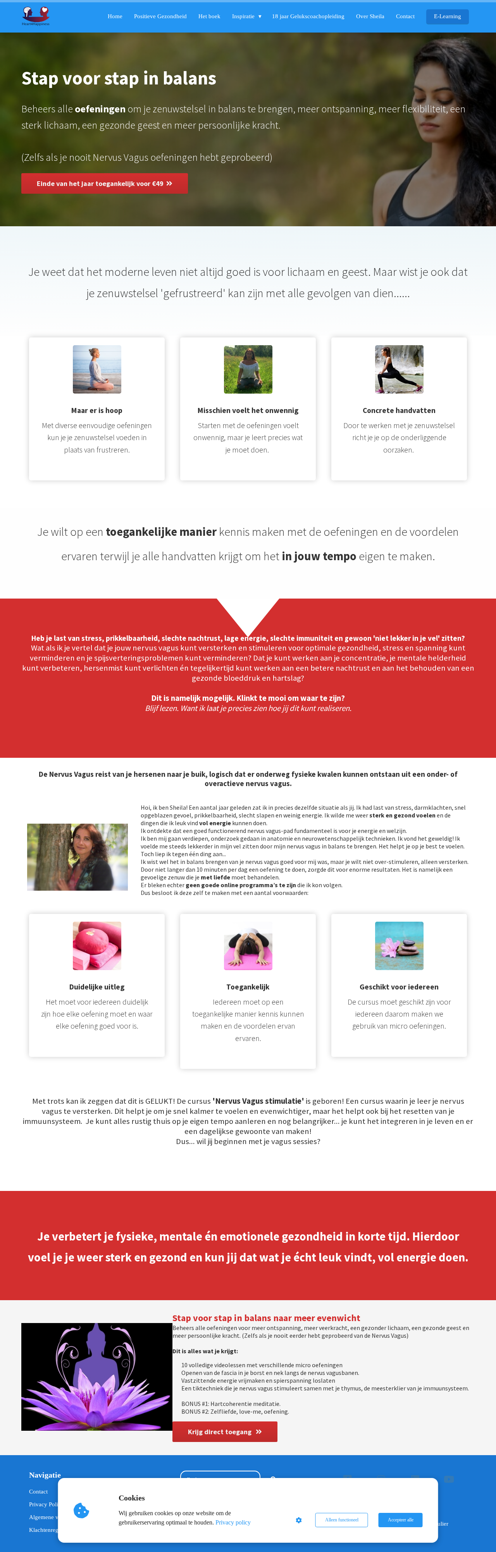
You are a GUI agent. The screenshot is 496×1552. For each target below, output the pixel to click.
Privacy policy (233, 1522)
